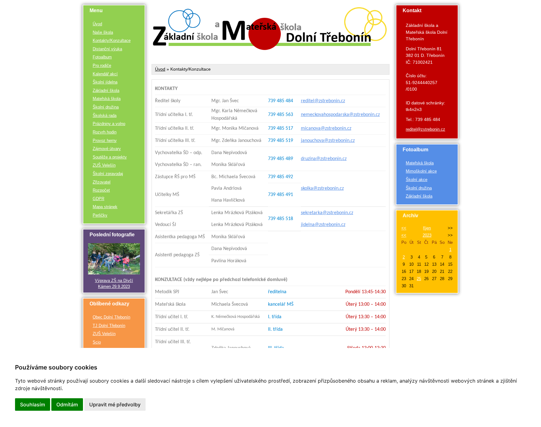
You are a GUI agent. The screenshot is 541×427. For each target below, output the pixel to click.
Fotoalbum (102, 57)
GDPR (98, 198)
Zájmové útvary (107, 148)
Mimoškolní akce (421, 171)
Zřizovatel (102, 182)
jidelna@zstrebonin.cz (323, 224)
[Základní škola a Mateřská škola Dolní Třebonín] (270, 48)
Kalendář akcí (105, 74)
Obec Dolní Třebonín (111, 317)
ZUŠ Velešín (104, 165)
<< (403, 228)
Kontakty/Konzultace (112, 40)
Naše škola (103, 32)
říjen (427, 228)
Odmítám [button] (67, 404)
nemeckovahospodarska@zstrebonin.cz (340, 114)
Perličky (100, 215)
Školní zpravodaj (108, 173)
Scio (97, 342)
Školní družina (106, 107)
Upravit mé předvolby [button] (115, 404)
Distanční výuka (107, 49)
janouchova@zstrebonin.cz (328, 140)
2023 (427, 235)
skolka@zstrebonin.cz (322, 188)
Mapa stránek (105, 206)
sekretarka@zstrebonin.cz (327, 212)
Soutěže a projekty (110, 157)
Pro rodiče (102, 65)
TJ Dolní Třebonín (109, 325)
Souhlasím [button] (32, 404)
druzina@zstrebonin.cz (324, 158)
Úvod (97, 24)
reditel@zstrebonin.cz (323, 100)
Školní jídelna (105, 82)
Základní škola (106, 90)
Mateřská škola (107, 98)
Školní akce (416, 179)
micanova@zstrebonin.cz (326, 128)
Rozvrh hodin (104, 132)
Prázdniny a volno (109, 123)
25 (419, 278)
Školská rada (104, 115)
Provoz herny (105, 140)
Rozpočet (101, 190)
